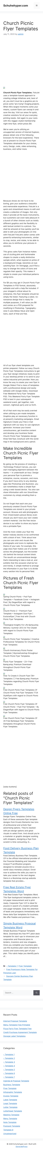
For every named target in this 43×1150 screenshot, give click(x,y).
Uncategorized (9, 1134)
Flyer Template (25, 966)
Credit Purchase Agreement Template (20, 1032)
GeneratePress (21, 1146)
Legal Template (10, 1103)
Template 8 (8, 1130)
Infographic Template (12, 1092)
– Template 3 (9, 1062)
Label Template (10, 1100)
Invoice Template (10, 1096)
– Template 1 (9, 1054)
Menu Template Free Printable (16, 1025)
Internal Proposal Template (15, 1021)
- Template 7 (11, 966)
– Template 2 (9, 1058)
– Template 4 (9, 1066)
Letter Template (10, 1107)
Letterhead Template (12, 1111)
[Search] (36, 992)
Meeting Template (11, 1115)
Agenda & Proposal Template (16, 1081)
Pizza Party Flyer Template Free (17, 1029)
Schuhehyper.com (15, 5)
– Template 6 (9, 1073)
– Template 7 (9, 1077)
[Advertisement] (21, 61)
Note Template (9, 1122)
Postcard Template (11, 1126)
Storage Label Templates (14, 1036)
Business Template (11, 1085)
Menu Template (10, 1118)
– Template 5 (9, 1069)
